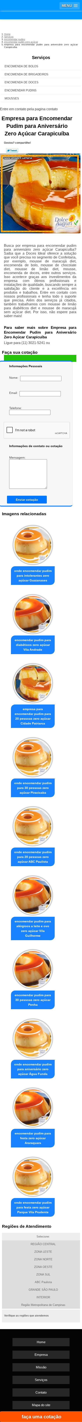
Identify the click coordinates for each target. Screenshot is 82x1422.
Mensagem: (17, 457)
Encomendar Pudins (21, 90)
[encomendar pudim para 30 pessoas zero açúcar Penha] (33, 968)
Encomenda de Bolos (21, 66)
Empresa (41, 1354)
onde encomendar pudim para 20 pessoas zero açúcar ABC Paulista (33, 856)
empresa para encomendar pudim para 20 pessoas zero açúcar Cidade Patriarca (33, 716)
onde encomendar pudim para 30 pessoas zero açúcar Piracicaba (33, 787)
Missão (41, 1367)
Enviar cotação (27, 499)
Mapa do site (41, 1405)
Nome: (14, 377)
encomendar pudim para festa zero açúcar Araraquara (33, 1138)
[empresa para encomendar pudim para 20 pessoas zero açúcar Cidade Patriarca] (33, 682)
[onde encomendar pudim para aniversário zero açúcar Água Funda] (33, 1037)
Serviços (41, 57)
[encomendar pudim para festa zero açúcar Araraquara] (33, 1106)
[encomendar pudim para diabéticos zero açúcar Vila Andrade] (33, 613)
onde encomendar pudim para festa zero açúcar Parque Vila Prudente (33, 1207)
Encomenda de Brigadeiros (26, 74)
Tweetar (12, 150)
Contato (41, 1392)
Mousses (12, 98)
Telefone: (16, 408)
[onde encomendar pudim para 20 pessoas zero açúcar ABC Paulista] (33, 825)
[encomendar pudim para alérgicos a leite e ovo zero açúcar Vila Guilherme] (33, 894)
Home (41, 1342)
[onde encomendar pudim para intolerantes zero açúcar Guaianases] (33, 544)
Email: (14, 393)
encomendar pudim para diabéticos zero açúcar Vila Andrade (33, 644)
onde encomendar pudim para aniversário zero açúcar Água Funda (33, 1069)
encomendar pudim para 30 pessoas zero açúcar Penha (33, 999)
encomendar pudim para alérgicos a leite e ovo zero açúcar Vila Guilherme (33, 928)
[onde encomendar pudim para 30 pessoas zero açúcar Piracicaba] (33, 756)
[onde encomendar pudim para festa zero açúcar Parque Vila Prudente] (33, 1175)
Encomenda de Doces (21, 82)
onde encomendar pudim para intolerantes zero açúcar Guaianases (33, 575)
